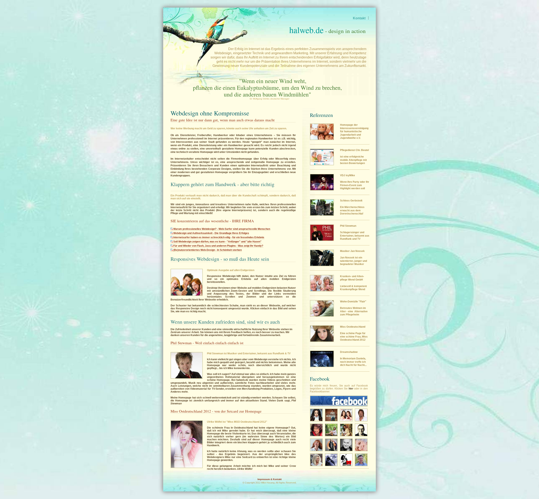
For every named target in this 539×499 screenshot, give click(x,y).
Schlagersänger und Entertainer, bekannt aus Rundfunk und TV (354, 232)
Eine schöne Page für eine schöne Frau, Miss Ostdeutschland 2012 (354, 333)
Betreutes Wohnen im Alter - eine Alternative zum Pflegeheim (354, 308)
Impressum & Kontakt (269, 479)
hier (351, 388)
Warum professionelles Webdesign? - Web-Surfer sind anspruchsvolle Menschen (221, 229)
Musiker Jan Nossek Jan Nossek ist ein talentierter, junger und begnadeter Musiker (353, 258)
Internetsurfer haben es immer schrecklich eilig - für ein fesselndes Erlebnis (218, 237)
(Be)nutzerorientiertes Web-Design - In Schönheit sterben (207, 250)
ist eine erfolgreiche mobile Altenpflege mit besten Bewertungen (354, 157)
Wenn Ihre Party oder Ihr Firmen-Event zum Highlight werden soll (354, 182)
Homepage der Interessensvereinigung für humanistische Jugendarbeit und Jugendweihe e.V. (354, 131)
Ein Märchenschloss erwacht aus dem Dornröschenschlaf (352, 207)
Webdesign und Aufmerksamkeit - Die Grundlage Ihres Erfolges (211, 233)
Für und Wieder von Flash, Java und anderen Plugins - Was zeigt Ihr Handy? (218, 245)
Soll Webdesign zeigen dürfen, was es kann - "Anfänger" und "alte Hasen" (217, 241)
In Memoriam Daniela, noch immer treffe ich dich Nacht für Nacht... (353, 359)
